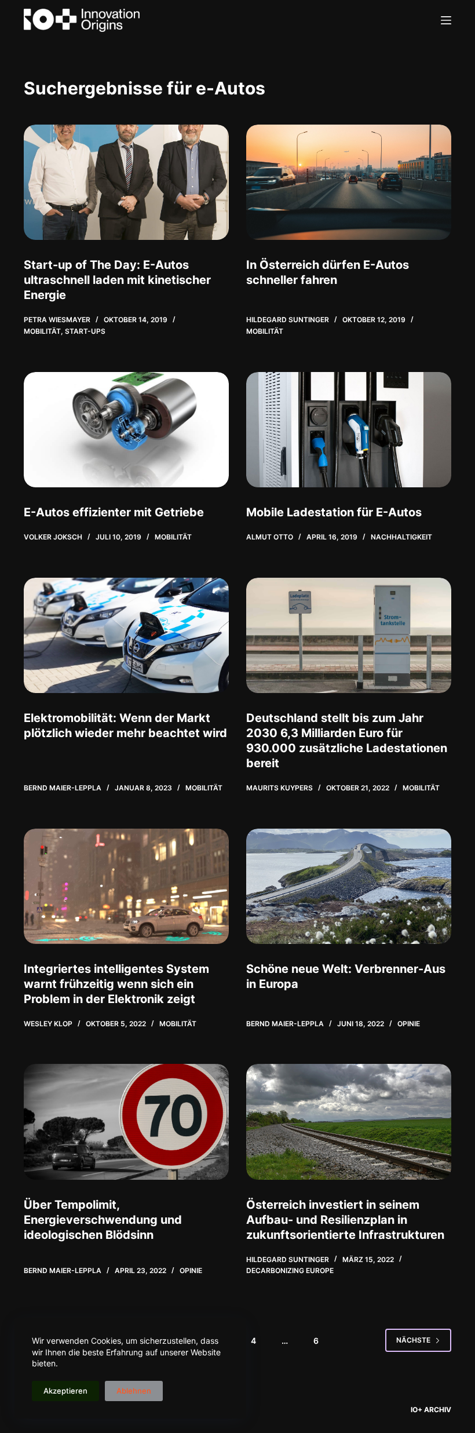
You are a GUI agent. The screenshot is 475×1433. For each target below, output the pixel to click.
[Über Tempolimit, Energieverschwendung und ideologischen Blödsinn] (126, 1121)
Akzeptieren (65, 1390)
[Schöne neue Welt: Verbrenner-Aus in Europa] (348, 886)
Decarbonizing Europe (290, 1270)
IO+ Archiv (431, 1409)
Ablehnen (133, 1390)
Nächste (413, 1340)
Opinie (408, 1023)
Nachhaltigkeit (401, 537)
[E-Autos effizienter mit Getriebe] (126, 429)
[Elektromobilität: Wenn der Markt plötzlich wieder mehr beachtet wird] (126, 635)
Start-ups (85, 331)
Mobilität (42, 331)
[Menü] (446, 20)
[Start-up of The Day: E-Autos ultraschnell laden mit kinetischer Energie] (126, 182)
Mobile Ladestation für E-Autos (334, 512)
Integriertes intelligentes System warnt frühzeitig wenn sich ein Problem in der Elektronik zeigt (116, 984)
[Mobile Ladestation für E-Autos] (348, 429)
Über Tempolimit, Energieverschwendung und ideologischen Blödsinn (103, 1220)
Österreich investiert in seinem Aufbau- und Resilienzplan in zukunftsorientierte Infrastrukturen (345, 1220)
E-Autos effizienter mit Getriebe (114, 512)
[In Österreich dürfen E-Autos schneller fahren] (348, 182)
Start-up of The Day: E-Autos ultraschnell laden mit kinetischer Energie (117, 280)
